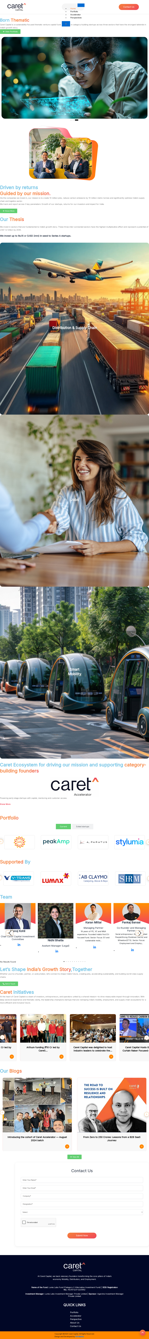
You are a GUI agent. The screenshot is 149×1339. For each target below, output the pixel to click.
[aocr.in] (92, 842)
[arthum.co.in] (19, 842)
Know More (5, 804)
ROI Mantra (79, 1336)
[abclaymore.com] (93, 879)
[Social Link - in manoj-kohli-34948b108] (19, 945)
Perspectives (76, 17)
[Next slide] (139, 933)
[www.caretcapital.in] (16, 7)
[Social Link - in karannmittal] (94, 947)
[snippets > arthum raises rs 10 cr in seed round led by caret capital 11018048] (145, 1056)
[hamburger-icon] (81, 5)
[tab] (63, 826)
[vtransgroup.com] (18, 879)
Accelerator (75, 14)
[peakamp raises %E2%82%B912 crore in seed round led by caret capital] (95, 1056)
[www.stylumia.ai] (129, 842)
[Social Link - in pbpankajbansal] (132, 950)
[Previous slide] (9, 933)
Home (73, 8)
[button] (72, 120)
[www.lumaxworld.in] (56, 879)
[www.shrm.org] (130, 879)
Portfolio (74, 11)
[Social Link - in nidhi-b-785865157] (57, 951)
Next (146, 1037)
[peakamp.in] (56, 842)
